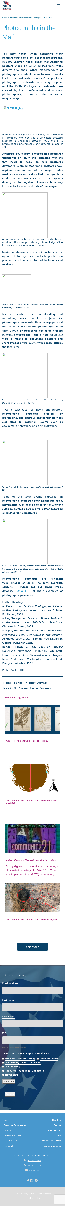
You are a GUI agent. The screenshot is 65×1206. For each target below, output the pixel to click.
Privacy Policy (34, 1198)
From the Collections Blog (20, 18)
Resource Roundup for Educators (24, 1070)
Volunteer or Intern (51, 1140)
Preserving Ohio (12, 1135)
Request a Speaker (51, 1146)
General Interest (49, 1058)
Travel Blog (11, 1075)
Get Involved (10, 1140)
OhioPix (22, 591)
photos (34, 687)
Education (9, 1130)
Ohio (20, 1193)
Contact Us (34, 1170)
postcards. (45, 687)
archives (23, 687)
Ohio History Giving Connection (23, 1062)
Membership (54, 1130)
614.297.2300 (34, 1160)
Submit (10, 1094)
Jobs (58, 1135)
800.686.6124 (34, 1165)
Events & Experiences (15, 1125)
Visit (6, 1120)
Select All (8, 1081)
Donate (57, 1125)
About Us (56, 1120)
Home (4, 18)
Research (8, 1146)
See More (32, 947)
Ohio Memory (12, 1066)
